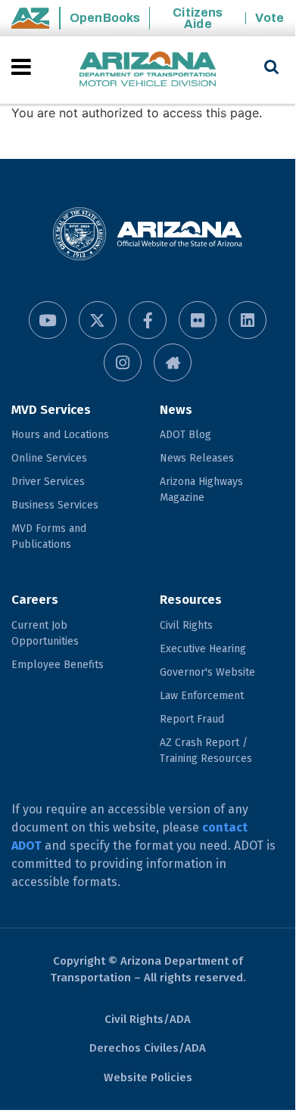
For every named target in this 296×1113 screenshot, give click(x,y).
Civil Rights (186, 625)
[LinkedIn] (247, 320)
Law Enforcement (202, 695)
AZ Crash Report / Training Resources (206, 750)
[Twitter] (98, 320)
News (176, 410)
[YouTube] (48, 320)
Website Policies (148, 1077)
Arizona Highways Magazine (201, 489)
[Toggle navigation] (22, 66)
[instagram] (123, 362)
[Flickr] (198, 320)
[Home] (147, 70)
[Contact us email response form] (173, 362)
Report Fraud (192, 719)
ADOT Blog (185, 434)
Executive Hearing (203, 648)
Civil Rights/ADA (147, 1019)
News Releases (197, 458)
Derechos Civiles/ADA (147, 1048)
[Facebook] (148, 320)
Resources (191, 600)
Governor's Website (207, 672)
